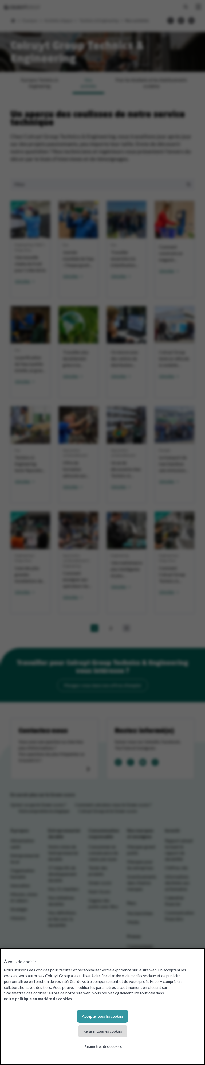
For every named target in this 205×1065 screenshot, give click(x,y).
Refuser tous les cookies (102, 1031)
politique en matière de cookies (43, 999)
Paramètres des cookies (103, 1046)
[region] (102, 1006)
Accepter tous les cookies (102, 1016)
